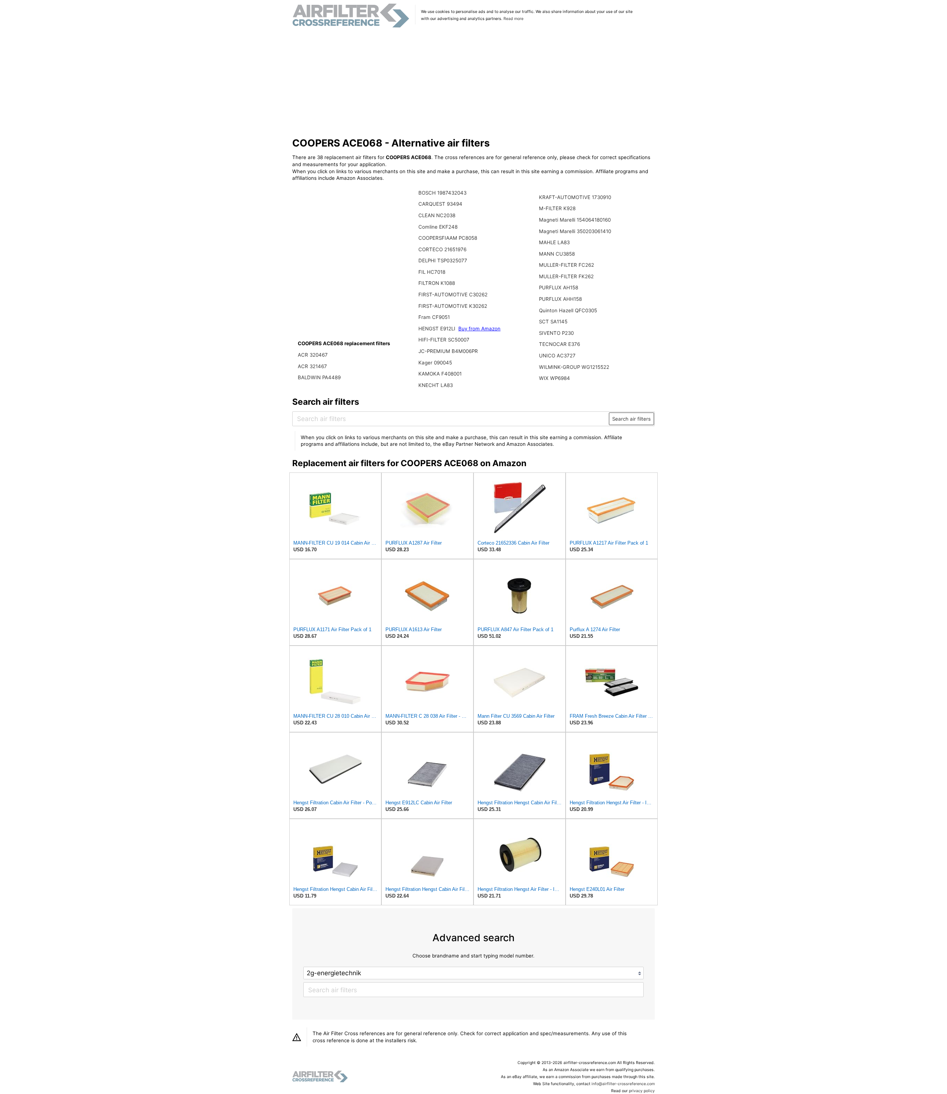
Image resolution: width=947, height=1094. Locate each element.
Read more (513, 18)
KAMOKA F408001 (440, 374)
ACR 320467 (313, 355)
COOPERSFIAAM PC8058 (447, 238)
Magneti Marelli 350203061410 (575, 231)
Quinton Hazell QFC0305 (568, 310)
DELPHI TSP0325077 (442, 260)
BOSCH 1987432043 (442, 193)
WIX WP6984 (554, 378)
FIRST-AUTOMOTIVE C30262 (453, 294)
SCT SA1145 (553, 321)
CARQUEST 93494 (440, 204)
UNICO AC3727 (557, 356)
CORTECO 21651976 (442, 249)
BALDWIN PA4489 (319, 377)
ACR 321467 (312, 366)
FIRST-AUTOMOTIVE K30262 (452, 306)
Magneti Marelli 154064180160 (575, 220)
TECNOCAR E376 (559, 344)
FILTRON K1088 (436, 283)
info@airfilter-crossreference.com (623, 1083)
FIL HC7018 (431, 272)
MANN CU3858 (557, 254)
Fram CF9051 (434, 317)
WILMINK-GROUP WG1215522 (574, 367)
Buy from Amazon (479, 328)
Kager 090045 (435, 363)
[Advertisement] (473, 83)
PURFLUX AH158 (558, 287)
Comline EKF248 (438, 227)
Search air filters (631, 419)
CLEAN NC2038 (436, 215)
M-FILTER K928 (557, 208)
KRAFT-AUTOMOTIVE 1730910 (575, 197)
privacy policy (642, 1090)
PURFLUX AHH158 (560, 299)
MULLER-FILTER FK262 (566, 276)
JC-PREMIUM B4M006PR (448, 351)
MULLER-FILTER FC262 (566, 265)
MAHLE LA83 (554, 242)
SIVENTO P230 (556, 333)
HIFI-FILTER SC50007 (443, 340)
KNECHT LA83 (435, 385)
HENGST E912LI (437, 328)
